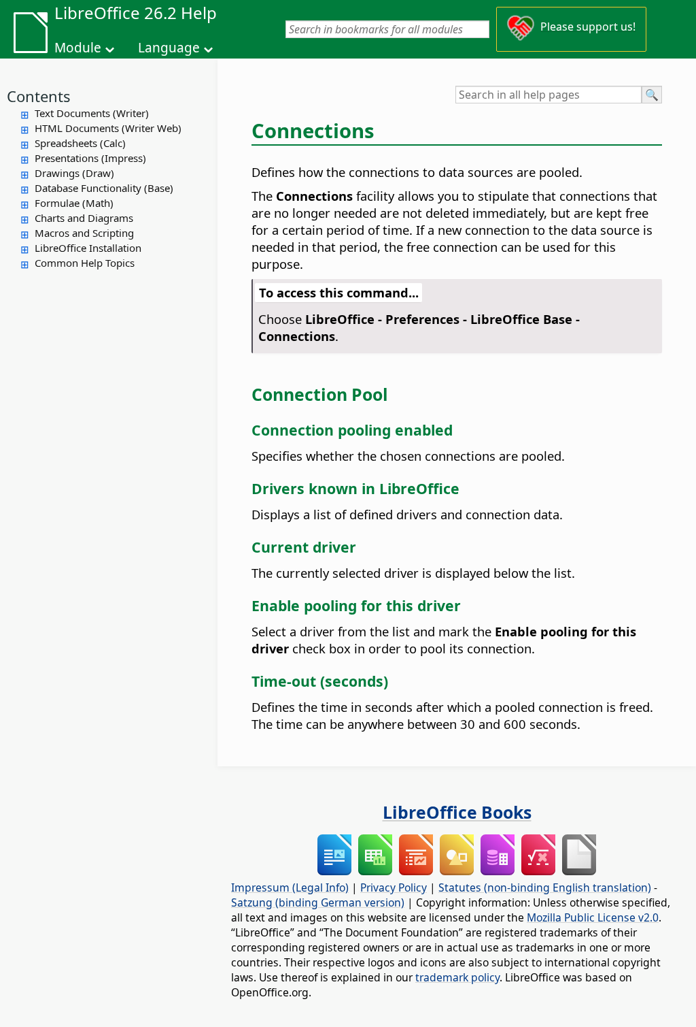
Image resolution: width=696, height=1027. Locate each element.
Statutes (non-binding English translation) (544, 887)
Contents (39, 96)
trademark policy (457, 977)
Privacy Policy (393, 887)
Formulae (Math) (74, 203)
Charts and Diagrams (84, 218)
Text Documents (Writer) (92, 113)
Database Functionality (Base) (104, 188)
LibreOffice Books (457, 812)
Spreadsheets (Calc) (80, 143)
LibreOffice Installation (88, 248)
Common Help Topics (85, 263)
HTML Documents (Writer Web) (108, 128)
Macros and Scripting (84, 233)
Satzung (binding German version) (317, 902)
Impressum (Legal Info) (290, 887)
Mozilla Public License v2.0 (593, 917)
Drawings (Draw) (74, 173)
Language (169, 47)
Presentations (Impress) (90, 158)
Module (77, 47)
